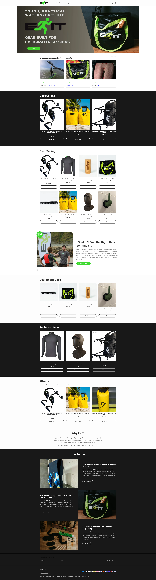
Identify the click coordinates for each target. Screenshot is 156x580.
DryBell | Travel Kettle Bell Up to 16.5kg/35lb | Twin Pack (78, 132)
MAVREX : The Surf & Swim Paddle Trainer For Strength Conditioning (51, 132)
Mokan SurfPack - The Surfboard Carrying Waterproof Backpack (104, 132)
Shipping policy (77, 576)
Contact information (56, 576)
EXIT (43, 576)
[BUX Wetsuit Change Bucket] (78, 69)
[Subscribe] (61, 560)
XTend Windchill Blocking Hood (88, 214)
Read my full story (82, 263)
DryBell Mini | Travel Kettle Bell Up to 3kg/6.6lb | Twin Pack (104, 414)
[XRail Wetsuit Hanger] (104, 69)
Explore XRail (87, 481)
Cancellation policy (85, 576)
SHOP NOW (34, 48)
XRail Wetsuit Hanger (100, 85)
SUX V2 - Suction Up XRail (107, 214)
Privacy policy (48, 576)
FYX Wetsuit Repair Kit (88, 178)
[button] (109, 3)
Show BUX (44, 512)
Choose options (68, 187)
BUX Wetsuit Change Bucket (72, 85)
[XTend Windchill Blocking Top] (52, 69)
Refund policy (63, 576)
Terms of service (70, 576)
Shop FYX (86, 543)
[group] (78, 74)
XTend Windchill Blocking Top (53, 85)
